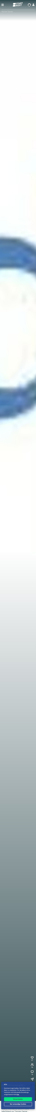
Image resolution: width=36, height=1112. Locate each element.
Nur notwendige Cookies (18, 1104)
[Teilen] (32, 1079)
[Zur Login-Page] (33, 5)
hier (18, 1094)
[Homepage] (18, 4)
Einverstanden (18, 1099)
